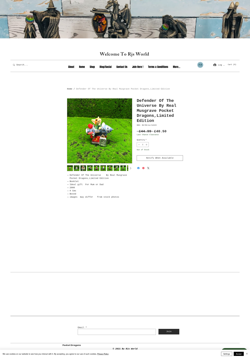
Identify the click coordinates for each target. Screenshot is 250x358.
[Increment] (146, 144)
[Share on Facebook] (138, 168)
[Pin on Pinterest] (143, 168)
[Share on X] (148, 168)
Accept (239, 354)
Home (69, 89)
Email (81, 328)
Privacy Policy (103, 354)
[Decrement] (138, 144)
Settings (226, 354)
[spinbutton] (142, 144)
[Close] (246, 354)
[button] (233, 64)
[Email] (200, 65)
